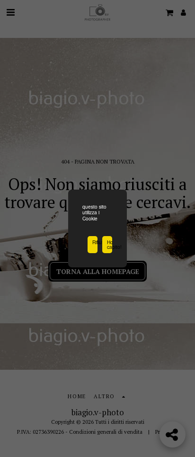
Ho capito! (109, 244)
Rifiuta (95, 242)
